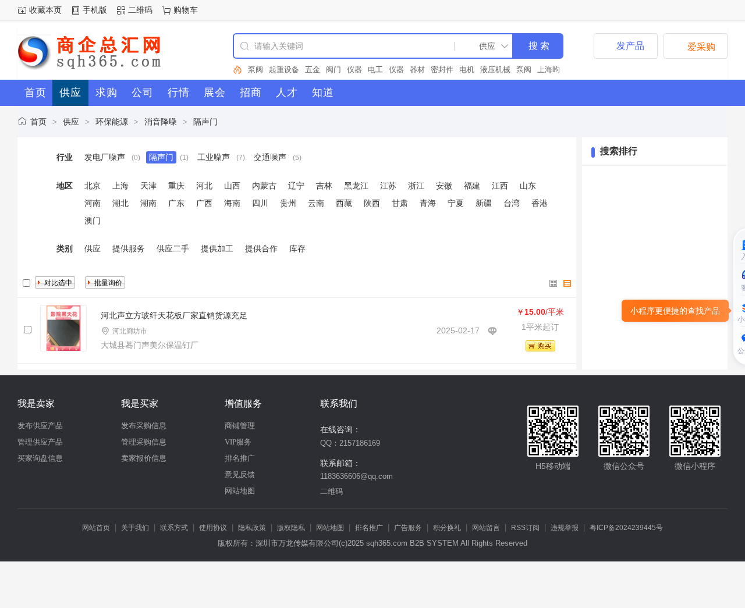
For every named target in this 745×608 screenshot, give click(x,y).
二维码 (140, 10)
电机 (445, 69)
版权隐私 (291, 528)
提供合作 (261, 248)
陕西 (372, 203)
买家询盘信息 (40, 458)
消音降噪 (160, 121)
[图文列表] (567, 283)
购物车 (185, 10)
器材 (396, 69)
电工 (354, 69)
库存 (297, 248)
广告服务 (408, 528)
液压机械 (474, 69)
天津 (148, 185)
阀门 (312, 69)
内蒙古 (264, 185)
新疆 (484, 203)
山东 (528, 185)
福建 (472, 185)
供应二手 (173, 248)
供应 (71, 121)
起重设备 (263, 69)
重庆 (176, 185)
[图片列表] (553, 283)
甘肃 (400, 203)
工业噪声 (213, 157)
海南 (232, 203)
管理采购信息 (143, 442)
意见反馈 (240, 474)
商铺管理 (240, 425)
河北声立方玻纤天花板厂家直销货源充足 (174, 315)
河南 (92, 203)
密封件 (421, 69)
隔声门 (205, 121)
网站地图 (240, 490)
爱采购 (695, 46)
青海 (428, 203)
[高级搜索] (237, 69)
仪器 (333, 69)
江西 (500, 185)
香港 (539, 203)
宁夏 (456, 203)
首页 (38, 121)
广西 (204, 203)
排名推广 (240, 458)
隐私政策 (252, 528)
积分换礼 (447, 528)
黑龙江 (356, 185)
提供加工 (217, 248)
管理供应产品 (40, 442)
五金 (291, 69)
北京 (92, 185)
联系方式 (174, 528)
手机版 (95, 10)
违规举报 (565, 528)
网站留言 (486, 528)
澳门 (92, 220)
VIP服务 (238, 442)
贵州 (288, 203)
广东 (176, 203)
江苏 (388, 185)
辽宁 (296, 185)
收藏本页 (45, 10)
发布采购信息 (143, 425)
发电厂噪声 (104, 157)
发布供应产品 (40, 425)
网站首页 (96, 528)
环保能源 (111, 121)
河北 (204, 185)
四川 (260, 203)
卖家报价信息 (143, 458)
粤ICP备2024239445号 (626, 528)
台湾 (511, 203)
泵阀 (502, 69)
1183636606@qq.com (356, 476)
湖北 (120, 203)
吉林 (324, 185)
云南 (316, 203)
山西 (232, 185)
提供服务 (128, 248)
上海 (120, 185)
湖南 (148, 203)
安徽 (444, 185)
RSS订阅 (525, 528)
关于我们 (135, 528)
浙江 (416, 185)
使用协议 (213, 528)
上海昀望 (531, 69)
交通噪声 (270, 157)
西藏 (344, 203)
